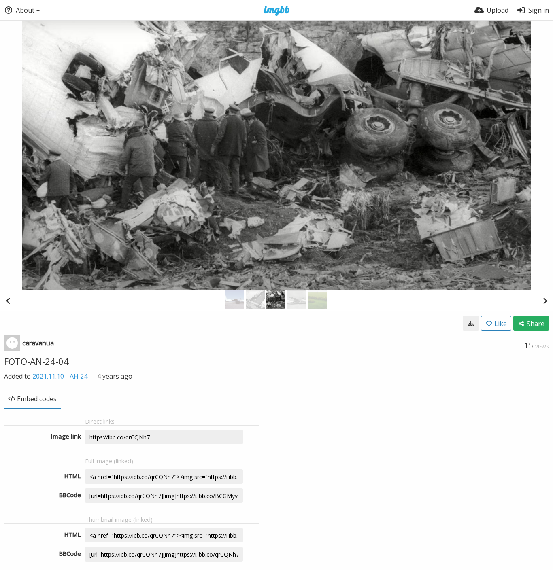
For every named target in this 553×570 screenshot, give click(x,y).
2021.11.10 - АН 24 (59, 376)
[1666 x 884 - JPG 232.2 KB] (471, 323)
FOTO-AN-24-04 (36, 361)
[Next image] (545, 300)
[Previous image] (8, 300)
